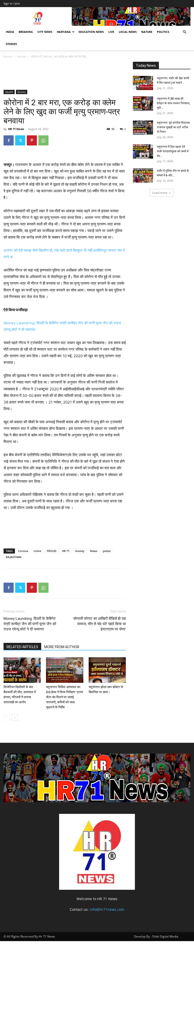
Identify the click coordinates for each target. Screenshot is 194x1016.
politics (163, 32)
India (10, 32)
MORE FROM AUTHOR (61, 647)
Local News (128, 32)
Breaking (26, 32)
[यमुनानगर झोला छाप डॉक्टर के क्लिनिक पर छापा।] (107, 670)
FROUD (51, 551)
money (79, 551)
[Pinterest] (32, 140)
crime (37, 551)
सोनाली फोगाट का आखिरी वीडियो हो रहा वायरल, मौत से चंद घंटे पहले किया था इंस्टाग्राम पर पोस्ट (99, 623)
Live (111, 32)
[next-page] (15, 717)
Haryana (64, 32)
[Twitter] (20, 140)
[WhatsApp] (43, 140)
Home (8, 56)
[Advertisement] (95, 75)
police (107, 551)
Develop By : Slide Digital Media (156, 936)
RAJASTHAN (13, 557)
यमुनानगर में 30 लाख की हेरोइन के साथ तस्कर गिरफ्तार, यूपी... (173, 103)
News (93, 551)
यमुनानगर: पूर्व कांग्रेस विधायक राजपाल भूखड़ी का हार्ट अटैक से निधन (173, 127)
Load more (159, 192)
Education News (91, 32)
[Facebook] (9, 140)
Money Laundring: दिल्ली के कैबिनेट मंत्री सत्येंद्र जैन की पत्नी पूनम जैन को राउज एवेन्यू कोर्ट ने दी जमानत (30, 623)
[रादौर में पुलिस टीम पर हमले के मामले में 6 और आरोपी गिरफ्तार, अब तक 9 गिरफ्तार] (143, 175)
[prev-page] (7, 717)
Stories (11, 44)
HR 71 (65, 551)
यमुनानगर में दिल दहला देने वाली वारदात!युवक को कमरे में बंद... (172, 151)
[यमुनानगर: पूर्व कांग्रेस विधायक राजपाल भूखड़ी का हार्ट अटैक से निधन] (143, 127)
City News (44, 32)
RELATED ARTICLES (22, 647)
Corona (23, 551)
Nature (146, 32)
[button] (184, 32)
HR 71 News (16, 129)
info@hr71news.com (107, 909)
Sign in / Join (12, 3)
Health (21, 56)
